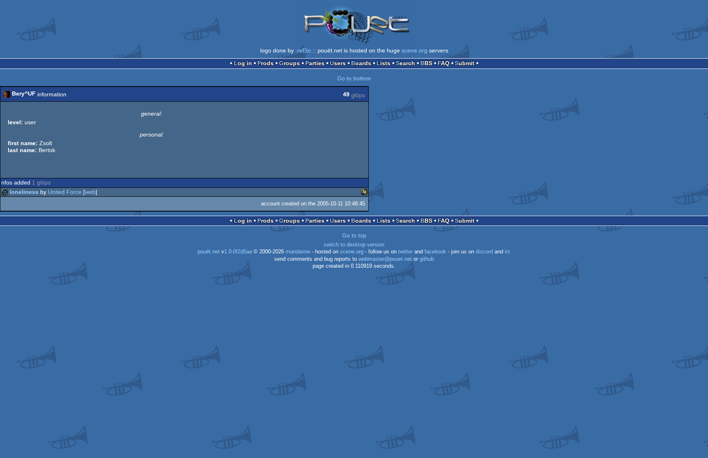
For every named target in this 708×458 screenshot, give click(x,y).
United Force (65, 192)
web (90, 192)
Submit (464, 63)
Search (405, 63)
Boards (361, 63)
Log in (243, 63)
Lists (383, 63)
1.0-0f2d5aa (238, 252)
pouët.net (208, 252)
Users (338, 63)
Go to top (354, 235)
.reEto (303, 50)
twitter (405, 252)
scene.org (414, 50)
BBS (426, 63)
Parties (314, 63)
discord (484, 252)
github (427, 259)
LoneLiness (24, 192)
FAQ (443, 63)
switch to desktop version (354, 245)
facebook (435, 252)
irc (508, 252)
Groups (289, 63)
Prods (265, 63)
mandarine (298, 252)
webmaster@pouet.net (385, 259)
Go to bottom (354, 78)
